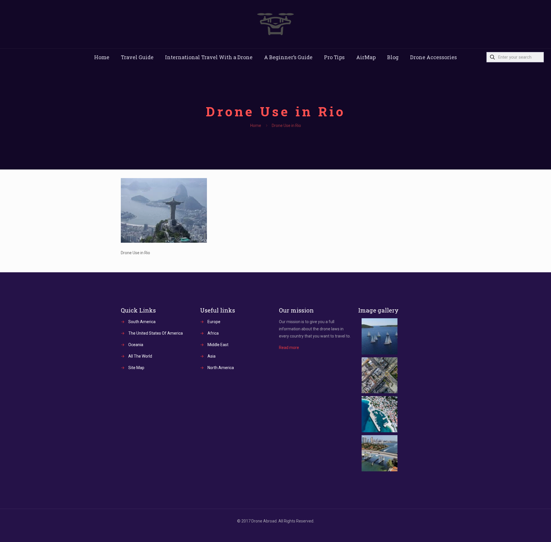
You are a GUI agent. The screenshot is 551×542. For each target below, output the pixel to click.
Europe (213, 321)
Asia (211, 356)
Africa (213, 333)
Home (255, 125)
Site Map (136, 367)
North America (220, 367)
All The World (140, 356)
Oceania (135, 344)
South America (142, 321)
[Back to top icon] (523, 530)
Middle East (217, 344)
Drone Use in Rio (286, 125)
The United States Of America (155, 333)
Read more (289, 347)
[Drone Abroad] (275, 24)
